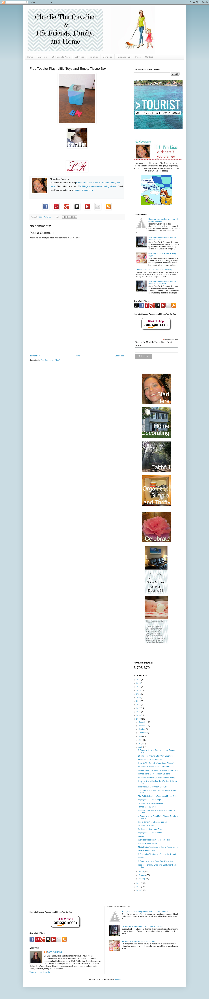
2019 (138, 701)
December (143, 722)
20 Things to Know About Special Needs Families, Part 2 (162, 282)
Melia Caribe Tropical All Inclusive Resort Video (158, 847)
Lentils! (141, 836)
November (143, 726)
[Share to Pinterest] (75, 217)
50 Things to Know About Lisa (150, 803)
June (140, 740)
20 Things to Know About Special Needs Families (142, 926)
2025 (138, 683)
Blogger (118, 979)
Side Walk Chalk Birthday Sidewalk (152, 787)
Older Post (119, 356)
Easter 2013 (143, 858)
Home (30, 57)
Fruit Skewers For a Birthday (150, 760)
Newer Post (35, 356)
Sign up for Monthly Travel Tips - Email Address (153, 344)
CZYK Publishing (54, 952)
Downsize (107, 57)
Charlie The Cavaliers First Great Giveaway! (154, 270)
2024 (138, 687)
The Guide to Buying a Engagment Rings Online (158, 796)
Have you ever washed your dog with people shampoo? (145, 912)
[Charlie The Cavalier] (77, 147)
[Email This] (63, 217)
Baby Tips (79, 57)
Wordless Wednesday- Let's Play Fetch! (154, 840)
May (140, 744)
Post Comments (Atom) (50, 360)
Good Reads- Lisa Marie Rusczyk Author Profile (158, 770)
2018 (138, 705)
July (140, 736)
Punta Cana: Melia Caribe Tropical (152, 822)
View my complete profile (40, 972)
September (143, 733)
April (140, 747)
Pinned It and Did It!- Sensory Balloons (154, 774)
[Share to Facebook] (72, 217)
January (142, 879)
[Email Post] (57, 217)
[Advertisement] (77, 329)
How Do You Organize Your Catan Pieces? (156, 763)
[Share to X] (69, 217)
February (142, 875)
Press (138, 57)
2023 (138, 690)
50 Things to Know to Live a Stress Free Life (156, 767)
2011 (138, 887)
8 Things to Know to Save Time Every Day (155, 861)
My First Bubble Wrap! (147, 851)
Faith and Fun (124, 57)
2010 (138, 890)
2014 (138, 715)
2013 (138, 719)
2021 (138, 694)
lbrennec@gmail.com (83, 190)
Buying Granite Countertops (149, 800)
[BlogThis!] (66, 217)
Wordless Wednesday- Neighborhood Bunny (156, 777)
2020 (138, 698)
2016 (138, 712)
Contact (149, 57)
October (142, 729)
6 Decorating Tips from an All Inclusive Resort (157, 854)
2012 (138, 883)
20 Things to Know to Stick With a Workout (155, 756)
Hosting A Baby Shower (148, 843)
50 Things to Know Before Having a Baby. (97, 186)
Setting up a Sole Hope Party (150, 829)
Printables (93, 57)
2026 (138, 680)
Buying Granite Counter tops (150, 833)
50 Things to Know (61, 57)
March (141, 871)
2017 (138, 708)
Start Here (42, 57)
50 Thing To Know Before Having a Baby (138, 941)
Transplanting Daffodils (147, 807)
